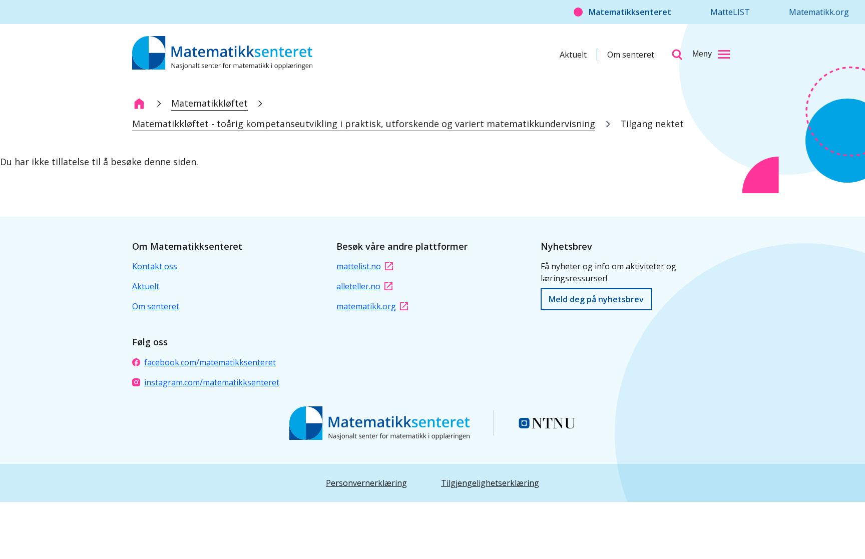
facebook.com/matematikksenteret (210, 362)
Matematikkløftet (209, 103)
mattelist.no (358, 266)
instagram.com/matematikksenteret (211, 382)
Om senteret (630, 54)
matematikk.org (366, 306)
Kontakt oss (154, 266)
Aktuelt (573, 54)
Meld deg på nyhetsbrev (596, 299)
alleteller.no (358, 286)
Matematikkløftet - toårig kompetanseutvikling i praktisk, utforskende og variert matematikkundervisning (363, 124)
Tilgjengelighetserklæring (490, 482)
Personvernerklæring (366, 482)
